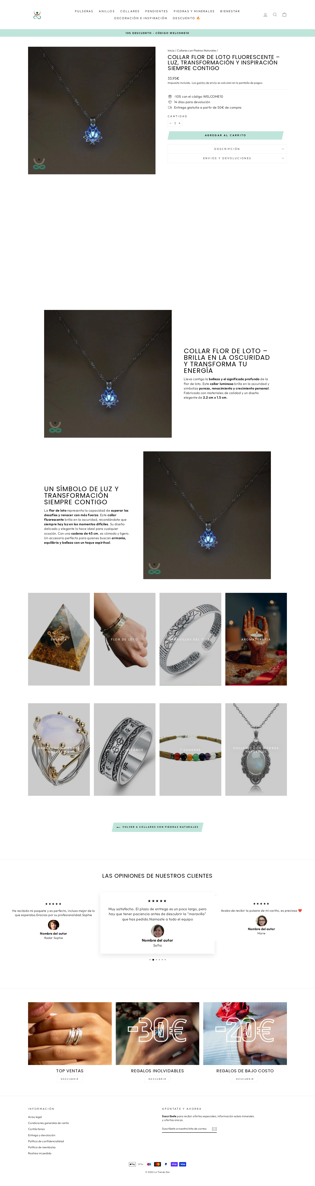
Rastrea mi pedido (40, 1153)
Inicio (171, 50)
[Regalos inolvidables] (157, 1033)
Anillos (107, 11)
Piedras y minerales (194, 11)
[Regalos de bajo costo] (245, 1033)
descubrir (157, 1079)
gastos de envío (207, 83)
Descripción (227, 149)
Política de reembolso (42, 1147)
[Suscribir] (214, 1128)
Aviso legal (35, 1117)
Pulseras (84, 11)
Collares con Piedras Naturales (196, 50)
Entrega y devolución (41, 1135)
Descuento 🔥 (187, 18)
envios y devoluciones (227, 158)
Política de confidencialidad (46, 1141)
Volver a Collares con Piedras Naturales (160, 827)
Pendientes (156, 11)
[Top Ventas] (70, 1033)
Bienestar (230, 11)
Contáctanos (36, 1129)
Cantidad (178, 116)
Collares (130, 11)
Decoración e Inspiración (140, 18)
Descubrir (70, 1079)
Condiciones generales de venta (48, 1123)
